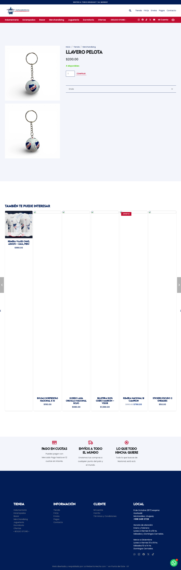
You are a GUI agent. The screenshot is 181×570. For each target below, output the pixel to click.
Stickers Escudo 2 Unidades (134, 399)
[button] (20, 20)
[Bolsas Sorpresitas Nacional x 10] (19, 303)
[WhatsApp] (134, 554)
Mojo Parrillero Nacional (162, 399)
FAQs (146, 10)
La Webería (89, 566)
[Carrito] (173, 20)
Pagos (162, 10)
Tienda (138, 10)
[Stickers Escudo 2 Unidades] (133, 303)
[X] (150, 20)
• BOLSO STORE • (21, 531)
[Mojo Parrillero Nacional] (162, 303)
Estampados (20, 513)
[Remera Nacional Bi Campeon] (105, 303)
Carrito (96, 513)
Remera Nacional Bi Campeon (104, 399)
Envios (154, 10)
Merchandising (89, 47)
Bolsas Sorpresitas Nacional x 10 (18, 399)
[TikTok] (146, 20)
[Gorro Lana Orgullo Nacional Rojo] (47, 303)
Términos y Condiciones (104, 516)
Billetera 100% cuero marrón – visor (76, 401)
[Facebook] (143, 20)
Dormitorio (19, 525)
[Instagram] (139, 20)
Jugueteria (19, 522)
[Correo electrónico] (154, 20)
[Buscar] (130, 10)
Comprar (81, 73)
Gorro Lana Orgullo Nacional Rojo (47, 401)
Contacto (171, 10)
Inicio (68, 47)
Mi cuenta (98, 510)
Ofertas (17, 528)
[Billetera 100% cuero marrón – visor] (76, 303)
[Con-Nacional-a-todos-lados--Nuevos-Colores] (17, 10)
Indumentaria (20, 510)
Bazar (16, 516)
